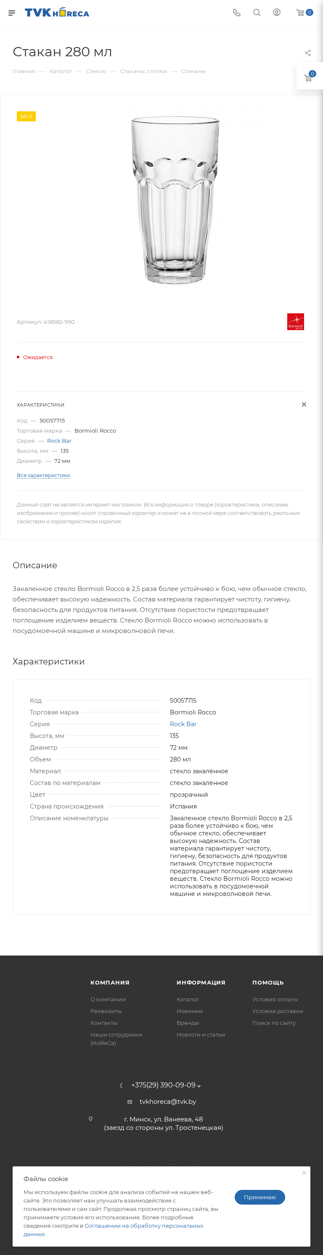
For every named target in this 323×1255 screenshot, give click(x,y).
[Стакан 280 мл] (175, 200)
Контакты (103, 1022)
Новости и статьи (201, 1034)
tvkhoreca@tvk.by (168, 1101)
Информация (201, 982)
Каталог (188, 999)
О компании (108, 999)
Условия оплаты (275, 999)
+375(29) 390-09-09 (163, 1085)
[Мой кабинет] (277, 13)
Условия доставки (277, 1011)
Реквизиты (106, 1011)
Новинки (190, 1011)
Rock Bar (59, 440)
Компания (110, 982)
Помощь (268, 982)
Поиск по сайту (274, 1022)
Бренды (188, 1022)
